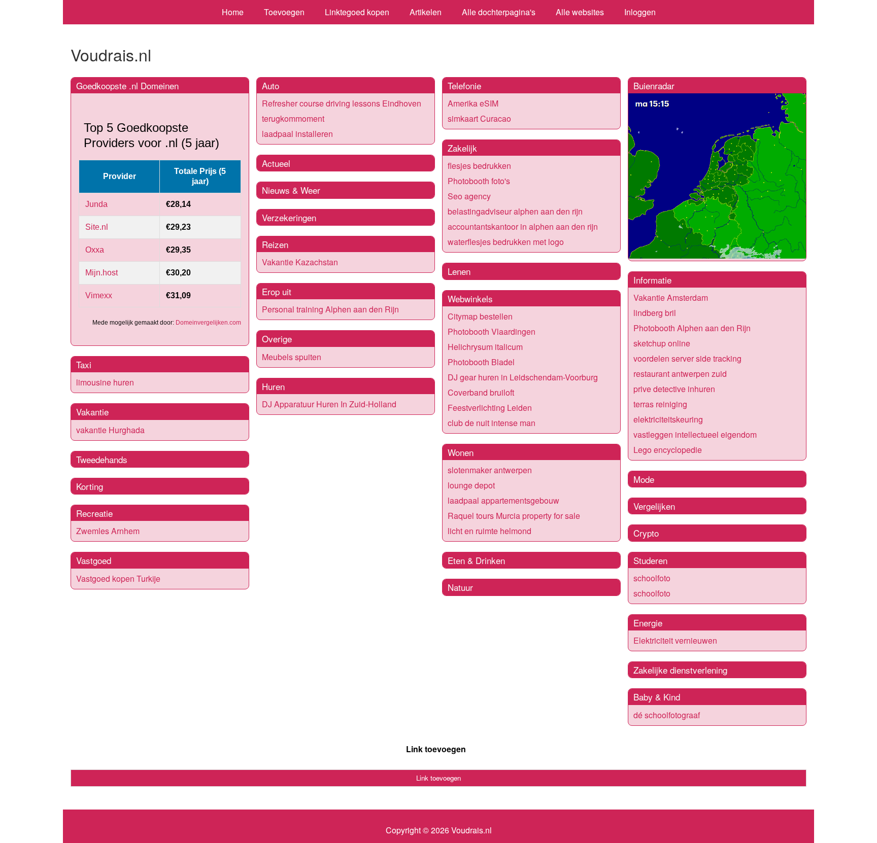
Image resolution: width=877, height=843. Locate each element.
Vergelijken (654, 506)
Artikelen (426, 12)
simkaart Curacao (479, 118)
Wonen (461, 452)
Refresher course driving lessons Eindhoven (341, 103)
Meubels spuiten (291, 357)
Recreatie (94, 513)
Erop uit (276, 291)
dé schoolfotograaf (666, 715)
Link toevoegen (436, 749)
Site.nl (96, 227)
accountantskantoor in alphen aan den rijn (523, 226)
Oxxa (94, 249)
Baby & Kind (656, 696)
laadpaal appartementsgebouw (503, 500)
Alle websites (580, 12)
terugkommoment (293, 118)
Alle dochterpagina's (498, 12)
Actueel (276, 163)
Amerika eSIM (473, 103)
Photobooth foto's (479, 181)
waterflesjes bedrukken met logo (506, 242)
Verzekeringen (289, 217)
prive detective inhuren (674, 389)
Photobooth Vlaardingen (491, 331)
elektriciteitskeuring (668, 419)
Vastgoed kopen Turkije (118, 578)
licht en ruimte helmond (489, 531)
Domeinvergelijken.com (208, 322)
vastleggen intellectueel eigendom (695, 434)
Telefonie (464, 85)
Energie (647, 622)
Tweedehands (101, 459)
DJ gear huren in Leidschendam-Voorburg (523, 377)
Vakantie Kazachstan (300, 262)
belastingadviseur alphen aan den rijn (515, 211)
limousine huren (105, 382)
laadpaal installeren (297, 133)
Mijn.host (101, 272)
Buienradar (653, 85)
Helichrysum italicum (485, 347)
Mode (643, 479)
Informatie (652, 279)
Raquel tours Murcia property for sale (514, 515)
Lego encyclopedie (667, 449)
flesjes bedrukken (479, 165)
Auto (270, 85)
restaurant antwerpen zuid (680, 373)
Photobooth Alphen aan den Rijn (692, 328)
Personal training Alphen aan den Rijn (330, 309)
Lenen (459, 271)
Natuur (460, 587)
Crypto (646, 532)
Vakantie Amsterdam (670, 297)
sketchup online (661, 343)
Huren (273, 386)
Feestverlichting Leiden (490, 407)
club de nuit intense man (491, 423)
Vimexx (98, 295)
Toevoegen (284, 12)
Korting (89, 486)
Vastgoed (93, 560)
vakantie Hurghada (110, 430)
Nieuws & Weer (291, 190)
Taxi (83, 364)
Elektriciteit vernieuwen (675, 640)
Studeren (650, 560)
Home (233, 12)
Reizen (275, 244)
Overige (277, 338)
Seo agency (469, 196)
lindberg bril (654, 313)
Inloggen (640, 12)
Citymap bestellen (480, 316)
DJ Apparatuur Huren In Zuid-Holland (329, 404)
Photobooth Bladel (481, 362)
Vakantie (92, 411)
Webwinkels (470, 298)
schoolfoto (651, 578)
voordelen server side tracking (687, 358)
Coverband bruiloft (481, 392)
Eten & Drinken (476, 560)
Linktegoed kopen (357, 12)
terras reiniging (660, 404)
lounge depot (471, 485)
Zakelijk (462, 148)
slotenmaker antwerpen (490, 470)
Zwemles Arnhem (108, 531)
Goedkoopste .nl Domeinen (127, 85)
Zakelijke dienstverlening (680, 669)
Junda (96, 204)
